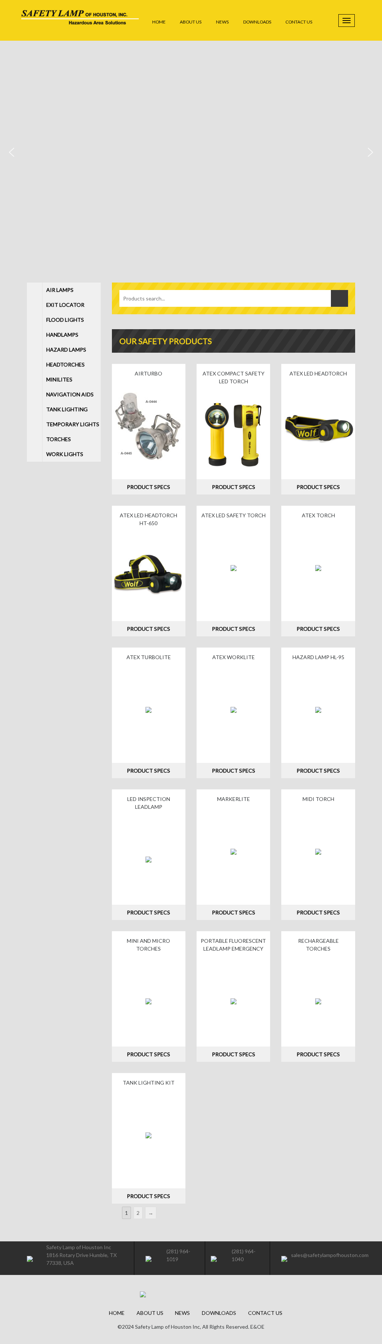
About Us (190, 22)
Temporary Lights (72, 424)
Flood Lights (65, 319)
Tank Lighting (67, 409)
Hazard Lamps (66, 349)
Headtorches (65, 364)
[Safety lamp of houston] (80, 20)
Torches (58, 439)
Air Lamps (59, 290)
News (222, 22)
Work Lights (64, 454)
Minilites (59, 379)
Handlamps (62, 334)
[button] (12, 152)
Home (159, 22)
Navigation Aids (70, 394)
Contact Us (298, 22)
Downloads (257, 22)
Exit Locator (65, 305)
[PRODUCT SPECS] (148, 426)
